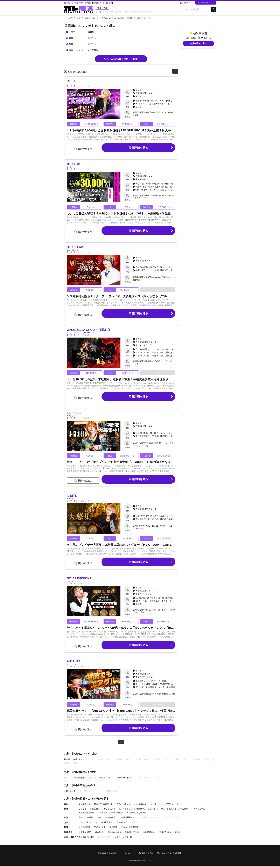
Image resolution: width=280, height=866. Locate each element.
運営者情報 (102, 853)
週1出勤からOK (114, 832)
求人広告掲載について (206, 3)
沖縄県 (149, 12)
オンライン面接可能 (123, 837)
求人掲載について (115, 853)
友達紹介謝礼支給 (86, 812)
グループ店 (83, 822)
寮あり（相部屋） (86, 817)
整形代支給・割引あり (145, 809)
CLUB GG (73, 164)
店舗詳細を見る (138, 147)
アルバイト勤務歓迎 (129, 827)
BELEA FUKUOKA (79, 578)
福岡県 (99, 12)
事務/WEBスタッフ (124, 778)
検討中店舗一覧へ (198, 43)
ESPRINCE (74, 412)
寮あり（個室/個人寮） (107, 817)
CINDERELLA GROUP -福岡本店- (89, 329)
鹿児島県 (141, 12)
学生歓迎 (113, 827)
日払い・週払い (123, 804)
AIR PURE (73, 661)
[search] (195, 9)
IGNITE (72, 495)
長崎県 (112, 12)
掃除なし (178, 832)
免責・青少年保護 (174, 853)
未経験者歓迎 (84, 827)
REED (71, 81)
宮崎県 (133, 12)
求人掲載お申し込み (145, 853)
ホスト (67, 778)
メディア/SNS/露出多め (102, 822)
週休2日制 (99, 832)
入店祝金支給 (199, 809)
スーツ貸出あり (125, 809)
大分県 (126, 12)
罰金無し (96, 809)
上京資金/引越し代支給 (136, 812)
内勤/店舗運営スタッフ (83, 778)
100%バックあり (173, 804)
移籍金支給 (102, 812)
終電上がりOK (85, 832)
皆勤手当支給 (117, 812)
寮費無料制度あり (128, 817)
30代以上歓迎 (100, 827)
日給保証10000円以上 (103, 804)
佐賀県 (106, 12)
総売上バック (156, 804)
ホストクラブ (70, 791)
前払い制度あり (140, 804)
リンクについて (130, 853)
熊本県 (119, 12)
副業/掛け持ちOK (132, 832)
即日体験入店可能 (86, 837)
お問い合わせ (160, 853)
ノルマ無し (83, 809)
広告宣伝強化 (122, 822)
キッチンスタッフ (104, 778)
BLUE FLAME (76, 247)
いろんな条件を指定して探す (122, 59)
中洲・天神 (77, 759)
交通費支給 (185, 809)
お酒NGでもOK (164, 832)
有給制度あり (109, 809)
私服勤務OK (148, 832)
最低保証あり (84, 804)
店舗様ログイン (187, 3)
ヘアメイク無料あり (167, 809)
